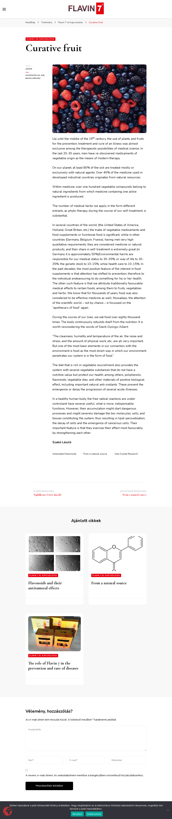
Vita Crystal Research (126, 453)
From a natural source (95, 453)
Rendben (77, 814)
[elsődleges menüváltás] (4, 9)
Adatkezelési (94, 814)
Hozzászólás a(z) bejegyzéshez (36, 77)
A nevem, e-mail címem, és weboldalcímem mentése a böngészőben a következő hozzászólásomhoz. (84, 775)
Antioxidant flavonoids (64, 453)
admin (29, 69)
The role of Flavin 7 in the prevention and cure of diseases (53, 666)
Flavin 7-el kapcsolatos (40, 39)
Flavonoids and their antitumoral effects (45, 586)
